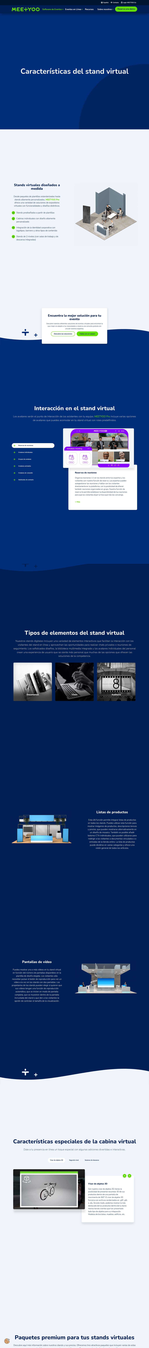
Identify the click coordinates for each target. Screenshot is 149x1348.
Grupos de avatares (24, 459)
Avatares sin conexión (25, 473)
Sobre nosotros (104, 9)
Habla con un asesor (87, 334)
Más (78, 502)
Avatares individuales (25, 452)
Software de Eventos (52, 9)
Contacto (116, 3)
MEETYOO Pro (52, 199)
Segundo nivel (74, 1160)
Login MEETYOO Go (129, 3)
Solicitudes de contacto (25, 480)
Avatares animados (24, 466)
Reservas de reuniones (25, 445)
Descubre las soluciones (63, 334)
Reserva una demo (126, 9)
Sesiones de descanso (92, 1160)
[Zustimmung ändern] (7, 1341)
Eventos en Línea (73, 9)
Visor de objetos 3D (56, 1160)
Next (129, 1175)
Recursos (89, 9)
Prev (124, 1175)
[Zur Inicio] (26, 9)
